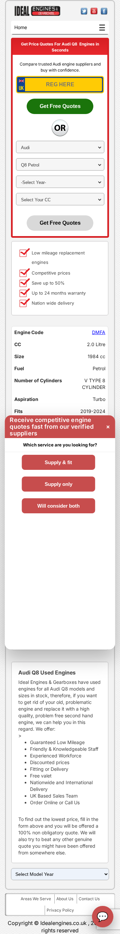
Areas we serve (36, 898)
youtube (94, 11)
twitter (84, 11)
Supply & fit (58, 462)
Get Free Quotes (60, 106)
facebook (104, 11)
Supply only (58, 484)
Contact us (89, 898)
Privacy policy (60, 910)
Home (20, 27)
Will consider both (58, 506)
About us (64, 898)
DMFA (98, 332)
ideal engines (37, 11)
